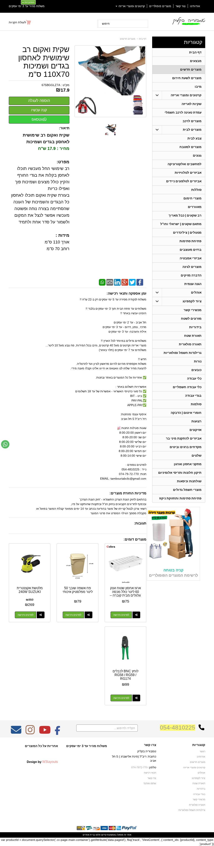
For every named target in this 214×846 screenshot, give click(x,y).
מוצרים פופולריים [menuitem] (160, 6)
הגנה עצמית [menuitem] (192, 284)
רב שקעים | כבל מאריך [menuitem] (185, 215)
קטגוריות (193, 42)
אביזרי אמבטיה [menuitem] (190, 258)
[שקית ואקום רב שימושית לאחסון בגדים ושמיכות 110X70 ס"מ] (110, 130)
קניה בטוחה (173, 570)
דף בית (142, 38)
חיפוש (106, 23)
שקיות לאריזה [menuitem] (191, 104)
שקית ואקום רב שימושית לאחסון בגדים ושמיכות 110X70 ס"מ (43, 61)
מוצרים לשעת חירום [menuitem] (186, 78)
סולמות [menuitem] (196, 404)
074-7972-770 (139, 767)
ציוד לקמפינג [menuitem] (192, 301)
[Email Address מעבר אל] (16, 732)
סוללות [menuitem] (196, 189)
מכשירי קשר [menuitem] (192, 310)
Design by (42, 762)
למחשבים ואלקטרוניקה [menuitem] (184, 164)
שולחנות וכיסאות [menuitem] (189, 481)
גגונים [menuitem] (197, 155)
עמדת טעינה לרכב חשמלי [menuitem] (183, 112)
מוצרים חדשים (127, 38)
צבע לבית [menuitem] (194, 138)
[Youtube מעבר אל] (45, 732)
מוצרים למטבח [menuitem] (190, 147)
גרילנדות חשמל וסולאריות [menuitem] (182, 353)
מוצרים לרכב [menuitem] (192, 121)
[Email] (109, 282)
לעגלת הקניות (17, 22)
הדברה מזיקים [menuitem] (191, 275)
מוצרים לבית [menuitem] (192, 129)
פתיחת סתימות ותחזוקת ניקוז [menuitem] (180, 498)
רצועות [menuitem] (196, 421)
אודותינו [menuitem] (195, 6)
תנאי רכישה (150, 772)
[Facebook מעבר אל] (57, 732)
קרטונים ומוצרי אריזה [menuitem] (131, 6)
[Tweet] (132, 282)
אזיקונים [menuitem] (195, 430)
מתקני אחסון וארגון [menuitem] (187, 464)
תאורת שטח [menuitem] (192, 335)
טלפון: (152, 767)
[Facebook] (139, 282)
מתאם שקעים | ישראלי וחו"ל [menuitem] (180, 224)
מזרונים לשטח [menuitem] (191, 318)
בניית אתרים (89, 834)
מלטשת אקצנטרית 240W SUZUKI (30, 590)
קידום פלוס (100, 834)
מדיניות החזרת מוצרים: (128, 493)
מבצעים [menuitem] (195, 61)
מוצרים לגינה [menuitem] (191, 266)
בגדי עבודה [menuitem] (193, 395)
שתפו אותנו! (150, 783)
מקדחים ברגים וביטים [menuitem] (185, 447)
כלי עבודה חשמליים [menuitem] (187, 387)
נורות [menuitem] (197, 361)
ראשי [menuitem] (202, 751)
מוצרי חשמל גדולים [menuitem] (187, 489)
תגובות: (140, 523)
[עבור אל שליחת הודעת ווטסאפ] (5, 444)
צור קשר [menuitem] (181, 6)
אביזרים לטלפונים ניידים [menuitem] (183, 181)
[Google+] (124, 282)
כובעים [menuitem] (196, 370)
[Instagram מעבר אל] (30, 732)
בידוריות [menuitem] (195, 327)
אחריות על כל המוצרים (41, 746)
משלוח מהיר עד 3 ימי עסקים (27, 6)
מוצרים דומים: (135, 539)
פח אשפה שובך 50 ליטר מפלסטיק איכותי (78, 590)
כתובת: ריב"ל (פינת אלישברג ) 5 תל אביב (134, 758)
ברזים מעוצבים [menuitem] (190, 249)
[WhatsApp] (102, 282)
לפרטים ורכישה (121, 614)
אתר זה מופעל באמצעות (107, 834)
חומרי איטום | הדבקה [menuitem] (186, 412)
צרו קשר (150, 745)
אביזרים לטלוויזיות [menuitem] (188, 172)
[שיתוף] (136, 615)
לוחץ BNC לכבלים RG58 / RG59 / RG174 (125, 674)
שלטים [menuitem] (196, 455)
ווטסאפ (37, 119)
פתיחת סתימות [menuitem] (190, 241)
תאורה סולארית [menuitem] (190, 344)
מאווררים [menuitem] (194, 207)
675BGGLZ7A (51, 85)
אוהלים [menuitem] (196, 292)
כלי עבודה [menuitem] (194, 378)
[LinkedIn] (117, 282)
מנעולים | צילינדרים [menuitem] (187, 232)
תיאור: (64, 128)
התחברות (29, 2)
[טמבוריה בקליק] (188, 21)
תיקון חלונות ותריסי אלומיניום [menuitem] (179, 472)
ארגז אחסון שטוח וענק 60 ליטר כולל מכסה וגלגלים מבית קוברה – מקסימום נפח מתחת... (125, 593)
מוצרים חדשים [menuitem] (190, 69)
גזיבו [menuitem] (198, 86)
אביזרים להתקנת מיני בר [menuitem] (183, 438)
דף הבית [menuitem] (195, 52)
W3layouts (50, 762)
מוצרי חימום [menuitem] (192, 198)
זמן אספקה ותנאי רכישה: (126, 293)
